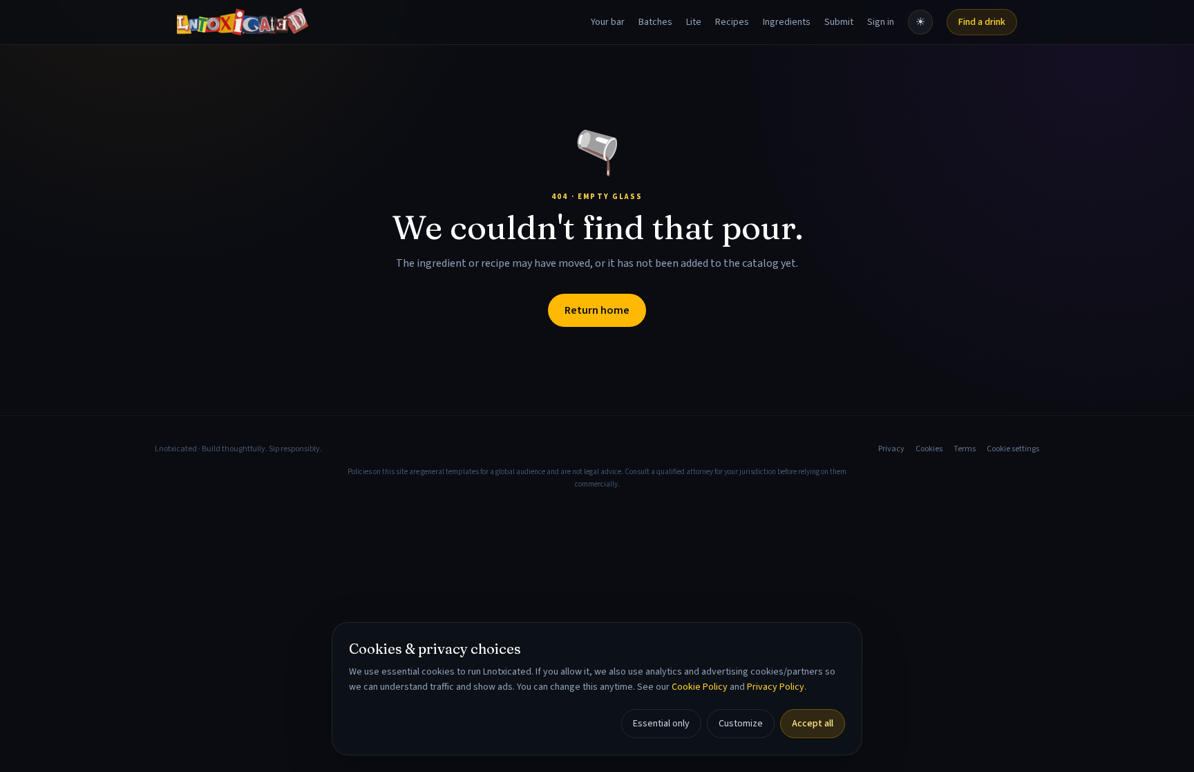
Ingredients (787, 22)
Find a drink (981, 22)
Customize (741, 724)
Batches (655, 22)
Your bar (608, 22)
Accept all (812, 724)
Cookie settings (1013, 449)
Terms (965, 449)
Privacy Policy (775, 687)
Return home (597, 310)
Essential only (661, 724)
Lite (693, 22)
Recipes (732, 22)
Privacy (891, 449)
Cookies (929, 449)
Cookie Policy (700, 687)
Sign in (880, 22)
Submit (838, 22)
